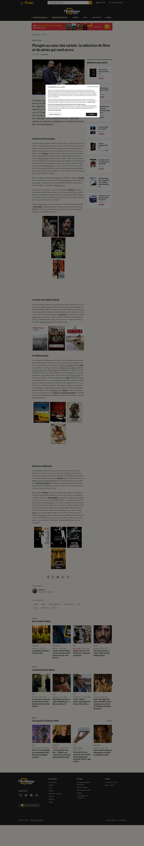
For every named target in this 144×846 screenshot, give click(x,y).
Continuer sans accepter (92, 86)
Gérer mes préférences (54, 114)
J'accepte (91, 114)
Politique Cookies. (91, 102)
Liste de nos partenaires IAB (54, 110)
